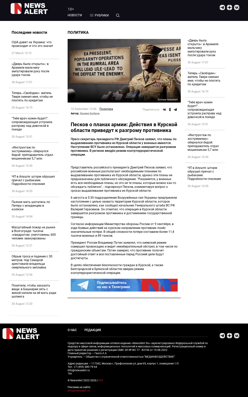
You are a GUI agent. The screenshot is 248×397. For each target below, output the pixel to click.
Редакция (92, 330)
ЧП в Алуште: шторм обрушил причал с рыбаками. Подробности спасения (33, 180)
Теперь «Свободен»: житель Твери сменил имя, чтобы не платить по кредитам (32, 96)
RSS (100, 380)
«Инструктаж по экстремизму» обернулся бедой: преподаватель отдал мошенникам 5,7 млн (32, 153)
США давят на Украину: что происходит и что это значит (32, 44)
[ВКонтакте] (164, 109)
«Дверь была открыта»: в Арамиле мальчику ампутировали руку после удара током (30, 69)
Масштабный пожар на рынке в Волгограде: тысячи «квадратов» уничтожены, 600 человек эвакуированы (34, 232)
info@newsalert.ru (79, 390)
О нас (72, 330)
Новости (75, 15)
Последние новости (29, 32)
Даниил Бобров (90, 113)
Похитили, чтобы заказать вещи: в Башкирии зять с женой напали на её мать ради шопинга (34, 291)
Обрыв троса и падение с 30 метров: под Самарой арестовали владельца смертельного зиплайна (32, 262)
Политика (106, 109)
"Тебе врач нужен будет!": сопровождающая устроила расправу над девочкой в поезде (32, 124)
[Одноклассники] (170, 109)
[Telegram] (175, 109)
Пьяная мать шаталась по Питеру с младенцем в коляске (31, 205)
